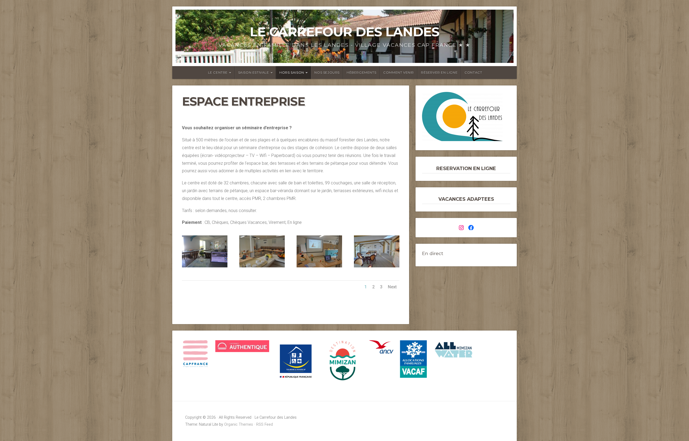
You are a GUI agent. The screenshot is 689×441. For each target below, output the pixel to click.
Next (392, 286)
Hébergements (361, 72)
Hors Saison (291, 72)
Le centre (218, 72)
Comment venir (398, 72)
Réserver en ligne (439, 72)
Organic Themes (238, 424)
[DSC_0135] (204, 267)
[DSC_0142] (376, 267)
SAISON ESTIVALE (253, 72)
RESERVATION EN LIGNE (466, 168)
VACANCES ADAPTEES (466, 199)
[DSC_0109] (319, 267)
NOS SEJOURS (327, 72)
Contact (473, 72)
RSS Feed (264, 424)
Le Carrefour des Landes (344, 32)
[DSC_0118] (262, 267)
